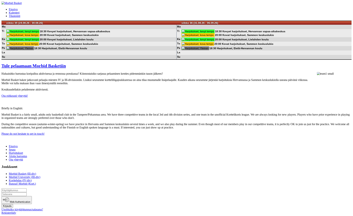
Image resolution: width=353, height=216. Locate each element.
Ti (3, 30)
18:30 (43, 31)
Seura (12, 149)
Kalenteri (14, 12)
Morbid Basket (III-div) (22, 173)
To (3, 43)
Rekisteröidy (8, 212)
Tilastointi (14, 16)
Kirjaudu (7, 206)
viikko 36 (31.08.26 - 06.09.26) (199, 22)
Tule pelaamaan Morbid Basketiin (33, 65)
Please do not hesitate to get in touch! (22, 133)
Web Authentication (19, 202)
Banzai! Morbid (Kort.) (22, 183)
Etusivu (13, 9)
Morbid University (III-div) (24, 177)
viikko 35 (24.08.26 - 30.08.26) (24, 22)
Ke (3, 39)
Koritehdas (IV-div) (20, 180)
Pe (3, 47)
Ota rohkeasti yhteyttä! (14, 95)
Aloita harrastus (18, 156)
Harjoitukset (16, 152)
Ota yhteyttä (16, 159)
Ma (4, 26)
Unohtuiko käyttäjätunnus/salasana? (22, 209)
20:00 (43, 35)
